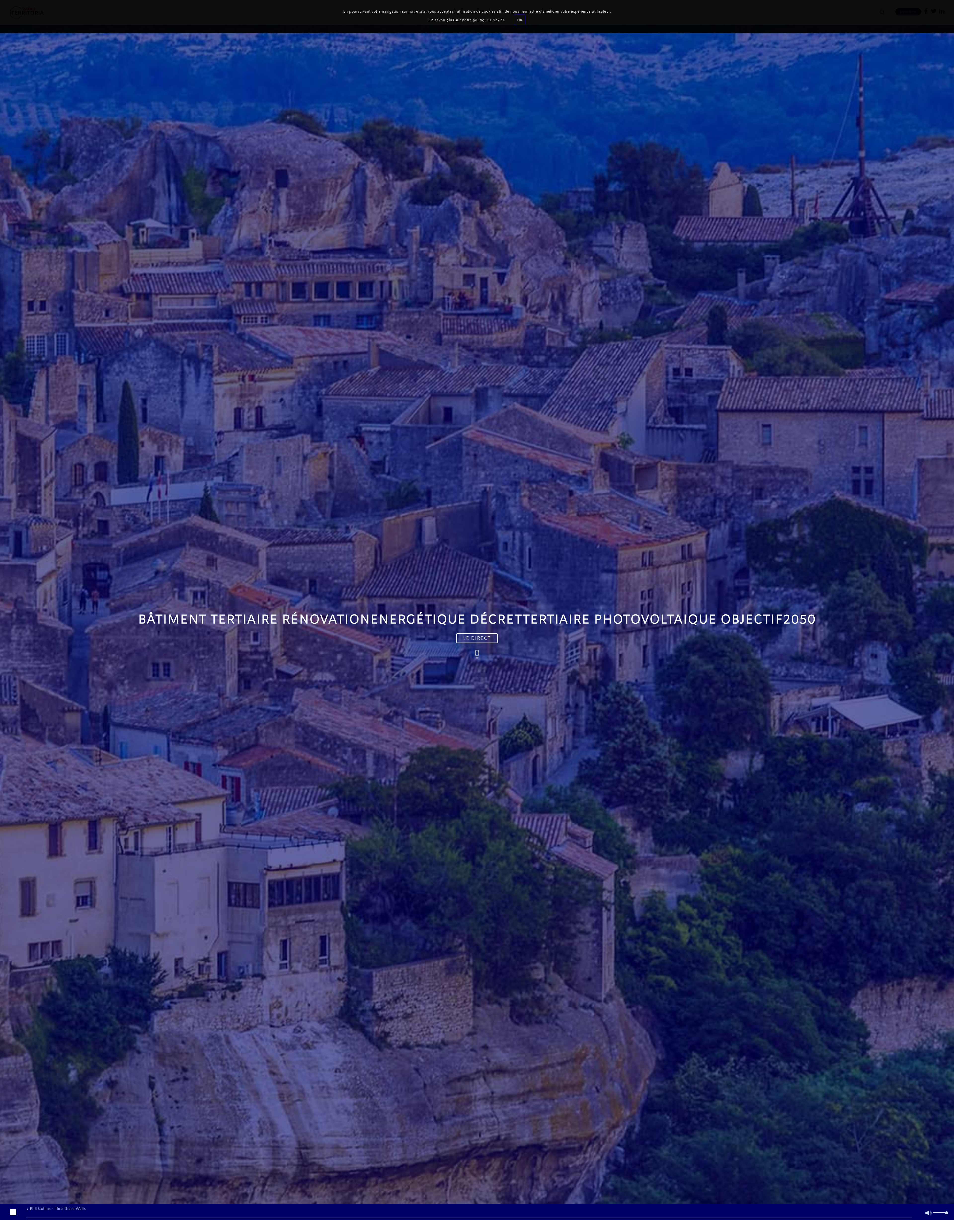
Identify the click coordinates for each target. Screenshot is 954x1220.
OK (519, 19)
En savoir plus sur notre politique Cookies (467, 19)
